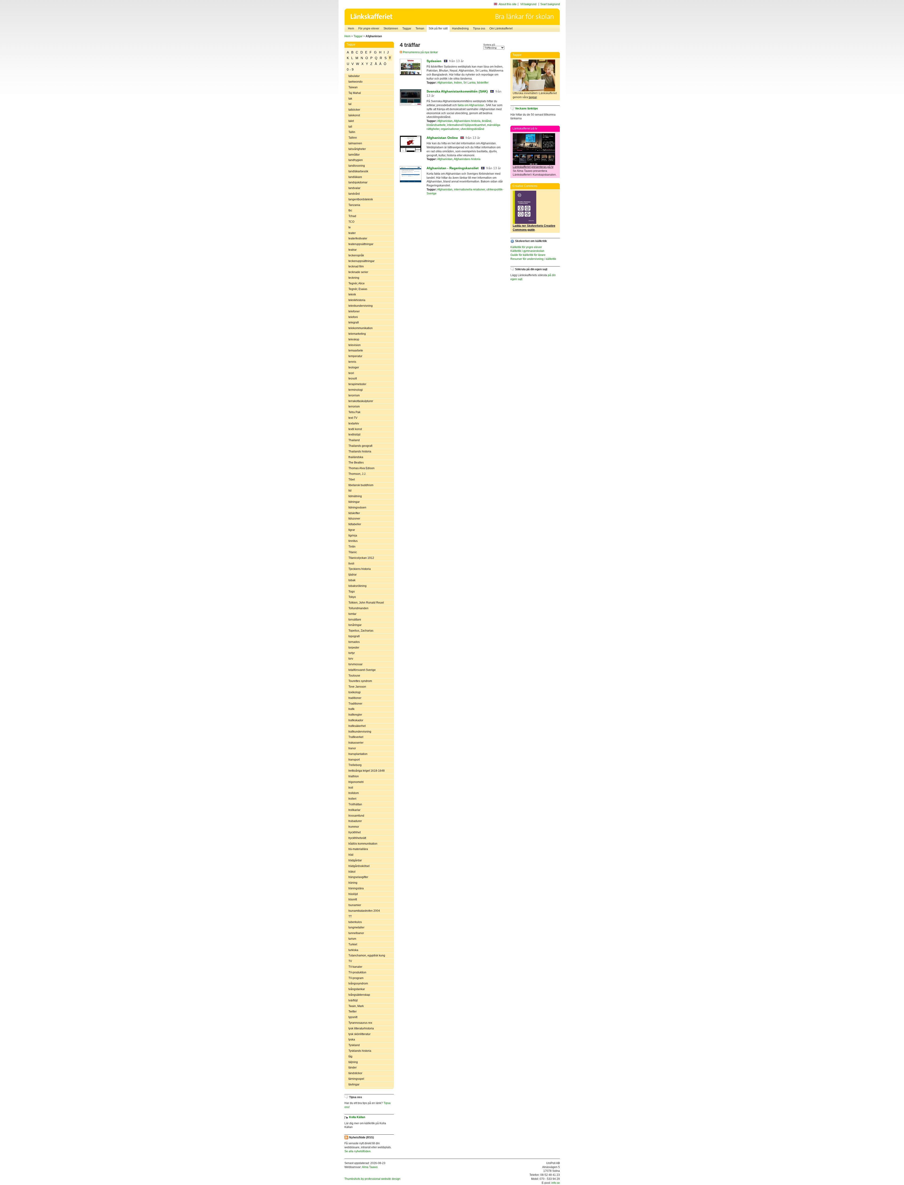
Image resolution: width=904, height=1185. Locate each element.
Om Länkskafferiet (501, 28)
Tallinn (352, 137)
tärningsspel (356, 1078)
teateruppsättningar (360, 244)
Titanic (352, 552)
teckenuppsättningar (361, 261)
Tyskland (354, 1045)
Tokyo (352, 597)
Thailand (354, 440)
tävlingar (353, 1084)
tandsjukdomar (357, 182)
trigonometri (356, 782)
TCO (351, 221)
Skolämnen (390, 28)
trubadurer (355, 821)
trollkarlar (354, 810)
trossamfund (356, 815)
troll (350, 787)
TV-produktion (357, 972)
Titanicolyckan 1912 (361, 558)
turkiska (353, 950)
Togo (351, 591)
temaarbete (355, 350)
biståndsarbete (436, 125)
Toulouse (354, 675)
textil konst (355, 429)
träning (352, 882)
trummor (353, 826)
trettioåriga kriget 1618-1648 (366, 770)
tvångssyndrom (358, 983)
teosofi (352, 378)
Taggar (406, 28)
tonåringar (355, 625)
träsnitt (352, 899)
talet (351, 121)
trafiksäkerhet (357, 726)
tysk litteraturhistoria (361, 1028)
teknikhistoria (356, 300)
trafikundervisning (359, 731)
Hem (351, 28)
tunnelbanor (356, 933)
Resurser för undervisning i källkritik (533, 259)
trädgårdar (355, 860)
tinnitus (353, 541)
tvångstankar (356, 989)
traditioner (354, 698)
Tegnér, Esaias (357, 289)
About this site (508, 4)
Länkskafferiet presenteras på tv (533, 167)
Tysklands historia (359, 1050)
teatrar (352, 249)
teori (351, 373)
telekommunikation (360, 328)
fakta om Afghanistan (471, 105)
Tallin (351, 132)
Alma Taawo (370, 1167)
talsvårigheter (357, 149)
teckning (353, 277)
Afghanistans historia (467, 121)
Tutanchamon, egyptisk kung (366, 955)
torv (350, 658)
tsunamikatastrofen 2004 (364, 910)
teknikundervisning (360, 305)
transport (354, 759)
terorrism (354, 395)
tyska (351, 1039)
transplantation (357, 754)
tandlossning (356, 165)
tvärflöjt (353, 1000)
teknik (352, 294)
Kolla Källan (357, 1117)
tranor (352, 748)
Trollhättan (355, 804)
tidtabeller (354, 524)
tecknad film (356, 266)
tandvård (354, 193)
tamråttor (354, 154)
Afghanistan (444, 82)
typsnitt (352, 1017)
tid (349, 490)
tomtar (352, 614)
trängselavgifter (358, 877)
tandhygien (355, 160)
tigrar (351, 530)
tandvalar (354, 188)
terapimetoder (357, 384)
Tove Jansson (357, 686)
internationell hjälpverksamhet (466, 125)
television (354, 345)
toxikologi (354, 692)
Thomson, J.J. (357, 474)
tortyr (351, 653)
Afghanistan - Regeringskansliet (453, 168)
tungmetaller (356, 927)
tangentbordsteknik (360, 199)
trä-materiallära (358, 849)
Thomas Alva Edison (361, 468)
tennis (352, 361)
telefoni (353, 317)
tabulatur (354, 76)
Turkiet (352, 944)
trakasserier (355, 742)
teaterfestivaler (357, 238)
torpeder (353, 647)
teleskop (353, 339)
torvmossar (355, 664)
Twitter (352, 1011)
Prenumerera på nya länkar (420, 52)
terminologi (355, 389)
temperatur (355, 356)
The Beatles (356, 462)
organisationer (450, 129)
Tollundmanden (358, 608)
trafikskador (355, 720)
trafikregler (355, 714)
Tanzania (354, 205)
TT (350, 916)
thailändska (355, 457)
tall (350, 126)
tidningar (354, 502)
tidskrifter (354, 513)
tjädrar (352, 574)
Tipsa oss (479, 28)
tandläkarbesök (358, 171)
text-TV (352, 417)
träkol (351, 871)
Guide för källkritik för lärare (527, 255)
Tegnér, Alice (356, 283)
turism (352, 938)
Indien (458, 82)
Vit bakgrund (528, 4)
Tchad (352, 216)
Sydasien (434, 61)
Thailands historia (359, 451)
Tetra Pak (354, 412)
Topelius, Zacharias (360, 630)
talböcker (354, 109)
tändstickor (355, 1073)
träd (350, 854)
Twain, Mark (356, 1006)
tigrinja (352, 535)
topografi (354, 636)
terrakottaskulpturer (360, 401)
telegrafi (353, 322)
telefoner (354, 311)
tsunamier (354, 905)
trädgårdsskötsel (359, 866)
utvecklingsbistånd (472, 129)
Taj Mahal (354, 93)
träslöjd (353, 894)
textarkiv (353, 423)
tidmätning (355, 496)
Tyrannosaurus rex (360, 1022)
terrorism (354, 406)
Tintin (351, 546)
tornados (354, 642)
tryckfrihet (354, 832)
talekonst (354, 115)
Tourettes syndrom (360, 681)
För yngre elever (368, 28)
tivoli (351, 563)
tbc (350, 210)
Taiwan (353, 87)
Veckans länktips (526, 108)
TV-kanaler (355, 966)
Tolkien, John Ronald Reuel (366, 602)
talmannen (355, 143)
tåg (350, 1056)
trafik (351, 709)
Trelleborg (355, 765)
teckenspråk (356, 255)
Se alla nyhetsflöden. (357, 1151)
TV (350, 961)
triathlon (353, 776)
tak (350, 98)
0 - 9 (350, 69)
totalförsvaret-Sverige (362, 670)
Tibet (351, 479)
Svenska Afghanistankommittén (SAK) (457, 91)
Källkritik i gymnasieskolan (527, 251)
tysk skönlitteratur (359, 1034)
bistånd (486, 121)
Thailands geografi (360, 445)
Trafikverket (355, 737)
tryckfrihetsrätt (357, 838)
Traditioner (355, 703)
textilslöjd (354, 434)
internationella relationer (469, 189)
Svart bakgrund (550, 4)
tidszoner (354, 518)
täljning (353, 1062)
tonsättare (354, 619)
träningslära (356, 888)
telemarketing (357, 333)
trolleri (352, 798)
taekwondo (355, 81)
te (349, 227)
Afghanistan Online (442, 138)
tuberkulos (355, 922)
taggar (533, 97)
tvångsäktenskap (359, 994)
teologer (353, 367)
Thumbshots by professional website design (372, 1179)
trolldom (353, 793)
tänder (352, 1067)
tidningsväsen (357, 507)
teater (352, 233)
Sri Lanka (469, 82)
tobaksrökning (357, 586)
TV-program (355, 978)
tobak (351, 580)
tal (349, 104)
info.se (555, 1183)
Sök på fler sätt (438, 28)
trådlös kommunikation (362, 843)
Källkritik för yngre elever (526, 247)
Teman (420, 28)
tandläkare (355, 177)
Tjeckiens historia (359, 569)
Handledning (460, 28)
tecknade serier (358, 272)
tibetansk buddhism (360, 485)
